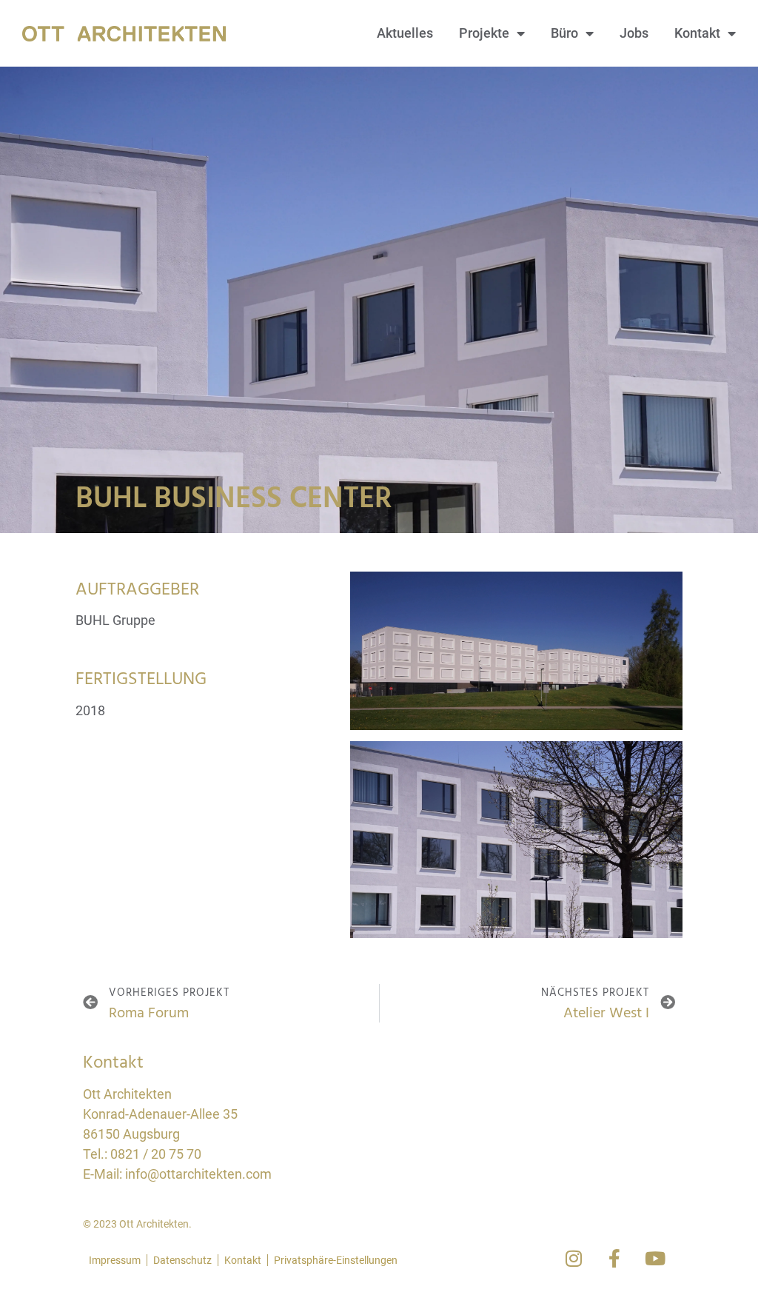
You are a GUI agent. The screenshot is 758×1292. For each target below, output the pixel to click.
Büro (564, 33)
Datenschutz (182, 1260)
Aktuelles (405, 33)
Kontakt (697, 33)
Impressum (115, 1260)
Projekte (484, 33)
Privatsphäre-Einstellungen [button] (336, 1260)
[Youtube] (655, 1258)
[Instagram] (573, 1258)
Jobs (634, 33)
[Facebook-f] (614, 1258)
